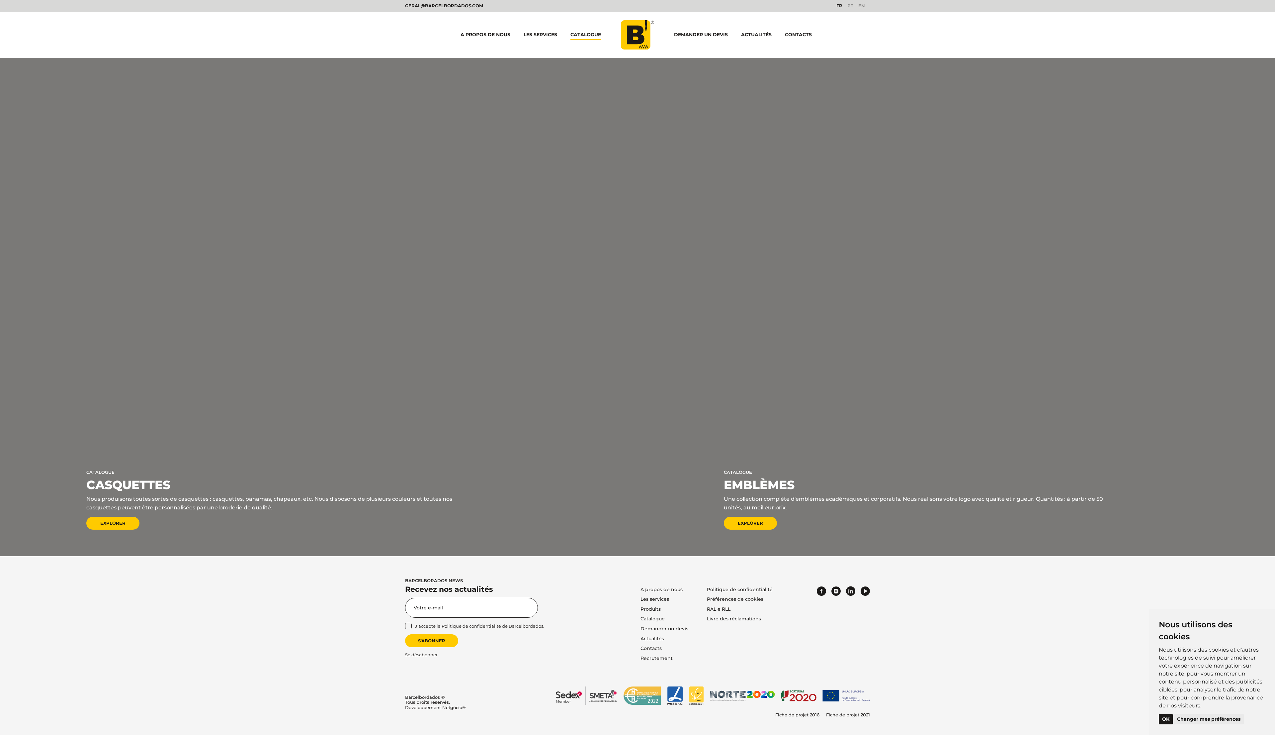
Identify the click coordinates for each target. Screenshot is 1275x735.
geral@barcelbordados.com (444, 5)
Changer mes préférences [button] (1208, 719)
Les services (540, 35)
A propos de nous (485, 35)
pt (850, 5)
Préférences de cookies (735, 599)
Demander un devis (701, 35)
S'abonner (431, 640)
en (861, 5)
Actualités (756, 35)
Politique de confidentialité (471, 626)
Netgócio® (454, 707)
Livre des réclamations (734, 619)
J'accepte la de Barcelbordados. (479, 626)
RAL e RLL (718, 609)
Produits (650, 609)
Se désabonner (421, 654)
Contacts (798, 35)
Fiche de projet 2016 (797, 714)
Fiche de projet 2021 (848, 714)
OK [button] (1165, 719)
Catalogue (585, 35)
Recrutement (656, 658)
